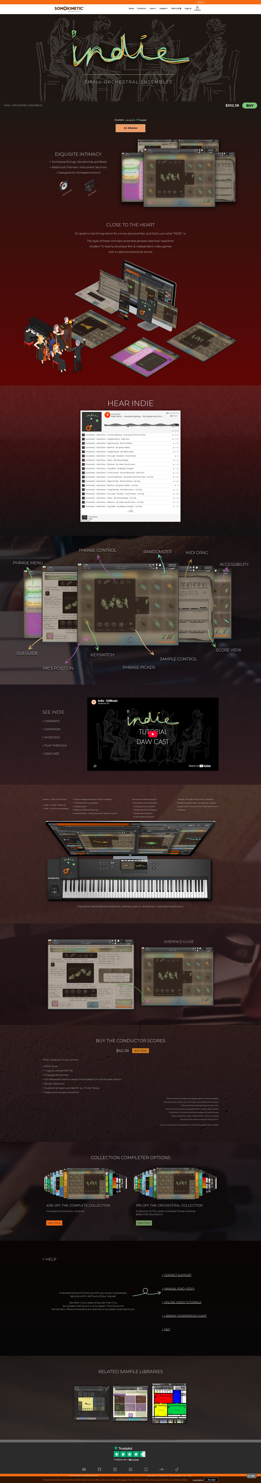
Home (131, 8)
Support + (164, 8)
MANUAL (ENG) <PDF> (179, 1288)
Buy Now (140, 1050)
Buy (249, 105)
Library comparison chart (185, 1315)
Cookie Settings (152, 1476)
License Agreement (175, 1476)
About (190, 1476)
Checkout (197, 10)
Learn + (153, 8)
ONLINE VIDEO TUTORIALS (182, 1302)
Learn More (54, 1223)
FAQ (167, 1329)
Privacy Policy (163, 1476)
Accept (211, 1479)
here (124, 1480)
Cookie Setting (198, 1480)
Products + (142, 8)
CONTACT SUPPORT (177, 1275)
